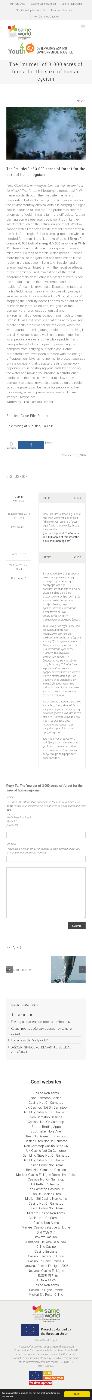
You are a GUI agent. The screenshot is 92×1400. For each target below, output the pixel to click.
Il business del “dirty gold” (29, 1040)
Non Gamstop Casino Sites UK (46, 1146)
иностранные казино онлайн (46, 1242)
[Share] (31, 445)
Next (80, 101)
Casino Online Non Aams (46, 1165)
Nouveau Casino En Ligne (46, 1271)
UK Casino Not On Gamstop (46, 1151)
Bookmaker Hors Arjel (46, 1131)
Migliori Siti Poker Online (46, 1295)
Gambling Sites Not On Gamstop (46, 1112)
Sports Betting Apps (46, 1127)
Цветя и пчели (21, 1015)
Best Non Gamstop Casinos (46, 1136)
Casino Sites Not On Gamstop (46, 1141)
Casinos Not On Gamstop (46, 1122)
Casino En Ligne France (46, 1290)
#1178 (77, 497)
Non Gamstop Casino (46, 1098)
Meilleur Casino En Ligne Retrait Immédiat (46, 1175)
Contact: (11, 843)
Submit (76, 925)
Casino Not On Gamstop (46, 1103)
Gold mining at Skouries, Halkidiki (29, 426)
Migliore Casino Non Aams (46, 1213)
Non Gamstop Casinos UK (30, 10)
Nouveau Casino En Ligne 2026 (46, 1266)
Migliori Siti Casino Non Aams (46, 1199)
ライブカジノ (46, 1232)
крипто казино (46, 1237)
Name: (10, 797)
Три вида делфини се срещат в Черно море (43, 1022)
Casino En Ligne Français (46, 1261)
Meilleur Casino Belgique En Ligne (46, 1227)
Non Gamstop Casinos (64, 10)
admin (19, 496)
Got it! (77, 1394)
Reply (47, 497)
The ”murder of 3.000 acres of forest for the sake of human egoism (61, 537)
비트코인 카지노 (46, 1275)
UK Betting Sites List (46, 1184)
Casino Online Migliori (43, 3)
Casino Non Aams (72, 3)
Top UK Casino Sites (46, 1194)
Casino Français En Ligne (46, 1256)
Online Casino (46, 1247)
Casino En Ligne (46, 1251)
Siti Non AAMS (46, 1280)
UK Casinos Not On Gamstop (46, 1107)
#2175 (77, 557)
